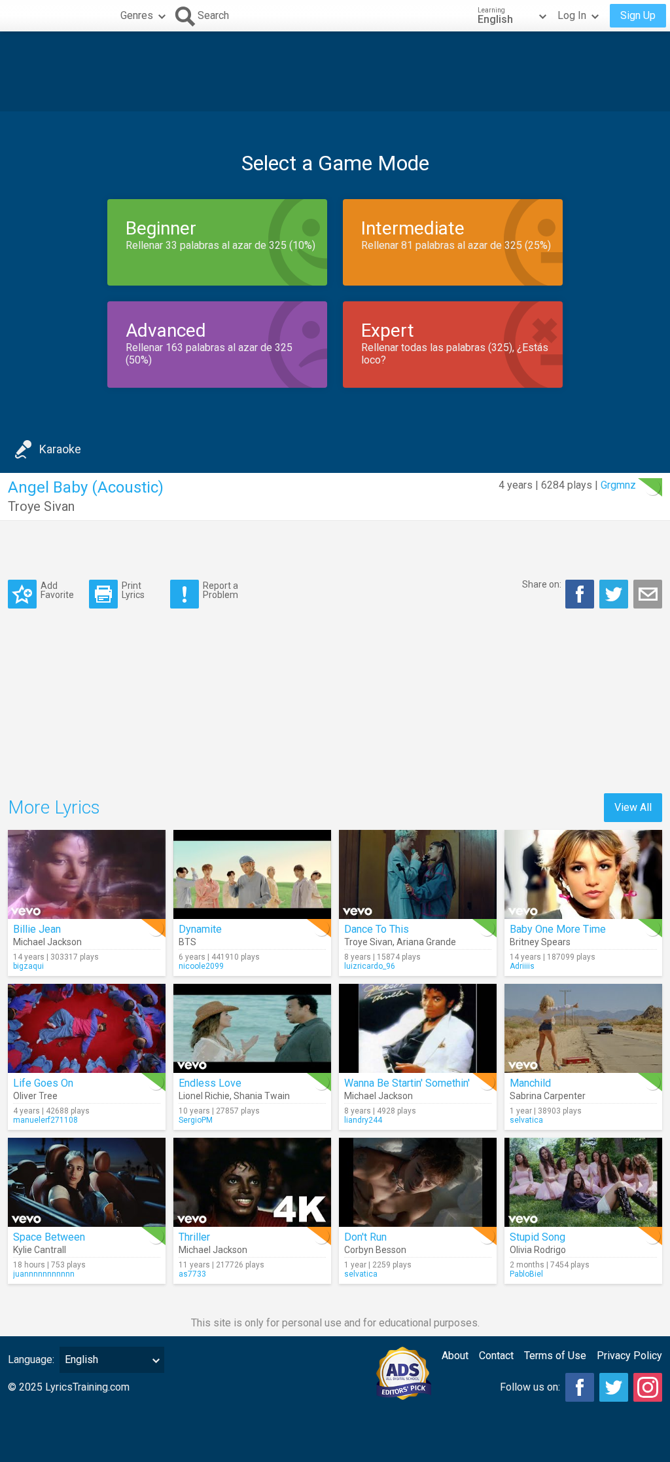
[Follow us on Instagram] (647, 1387)
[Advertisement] (335, 71)
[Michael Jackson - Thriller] (252, 1182)
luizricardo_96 (369, 966)
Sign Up (638, 15)
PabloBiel (526, 1274)
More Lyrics (54, 807)
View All (633, 807)
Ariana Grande (426, 942)
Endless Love (210, 1083)
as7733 (192, 1274)
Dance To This (376, 929)
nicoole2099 (201, 966)
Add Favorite (57, 589)
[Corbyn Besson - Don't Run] (418, 1182)
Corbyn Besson (375, 1250)
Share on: (541, 584)
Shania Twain (262, 1096)
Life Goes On (43, 1083)
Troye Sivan (41, 506)
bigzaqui (28, 966)
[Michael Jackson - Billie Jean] (87, 874)
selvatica (526, 1120)
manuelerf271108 (45, 1120)
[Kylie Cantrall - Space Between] (87, 1182)
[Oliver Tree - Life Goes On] (87, 1028)
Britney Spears (540, 942)
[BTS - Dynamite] (252, 874)
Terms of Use (555, 1355)
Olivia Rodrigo (538, 1250)
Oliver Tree (35, 1096)
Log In (571, 15)
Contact (496, 1355)
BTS (187, 942)
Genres (136, 15)
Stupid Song (537, 1237)
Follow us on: (530, 1387)
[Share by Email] (647, 594)
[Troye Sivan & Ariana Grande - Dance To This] (418, 874)
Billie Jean (37, 929)
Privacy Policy (629, 1355)
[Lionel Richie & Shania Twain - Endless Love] (252, 1028)
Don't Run (365, 1237)
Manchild (530, 1083)
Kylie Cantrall (39, 1250)
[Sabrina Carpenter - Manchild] (583, 1028)
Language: (31, 1359)
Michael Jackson (47, 942)
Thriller (194, 1237)
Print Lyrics (133, 589)
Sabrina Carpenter (548, 1096)
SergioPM (196, 1120)
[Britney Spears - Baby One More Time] (583, 874)
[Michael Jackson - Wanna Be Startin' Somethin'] (418, 1028)
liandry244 (363, 1120)
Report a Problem (220, 589)
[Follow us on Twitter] (613, 1387)
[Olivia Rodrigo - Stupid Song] (583, 1182)
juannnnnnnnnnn (44, 1274)
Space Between (49, 1237)
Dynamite (200, 929)
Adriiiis (522, 966)
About (455, 1355)
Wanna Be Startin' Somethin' (407, 1083)
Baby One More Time (558, 929)
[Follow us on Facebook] (579, 1387)
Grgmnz (618, 485)
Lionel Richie (204, 1096)
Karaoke (60, 449)
